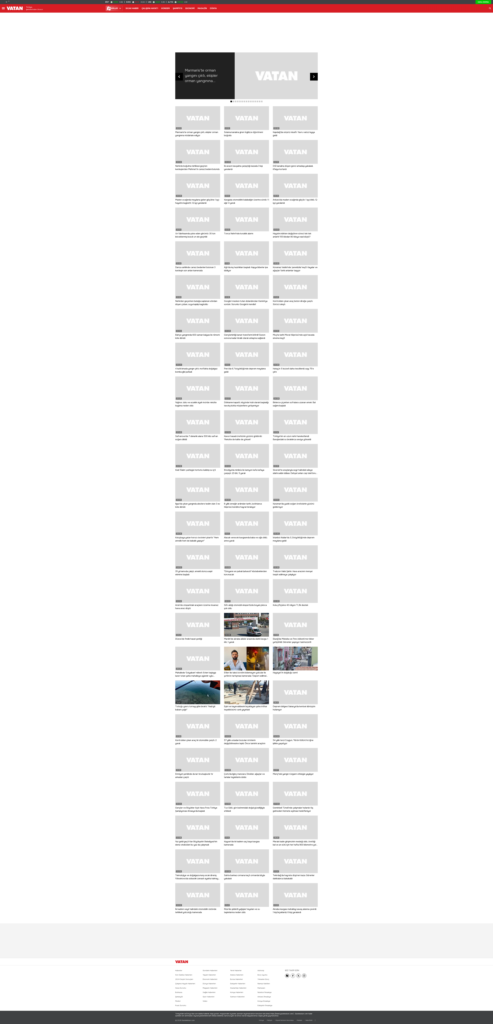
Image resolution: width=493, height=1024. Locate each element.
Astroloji (261, 970)
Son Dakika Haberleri (183, 975)
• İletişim (269, 1020)
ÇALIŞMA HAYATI (150, 8)
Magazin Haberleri (210, 988)
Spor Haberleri (208, 997)
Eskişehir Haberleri (237, 984)
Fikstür (178, 1001)
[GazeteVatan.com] (181, 961)
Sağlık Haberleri (209, 992)
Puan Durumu (180, 1005)
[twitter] (298, 976)
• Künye (261, 1020)
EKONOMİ (190, 8)
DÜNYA (213, 8)
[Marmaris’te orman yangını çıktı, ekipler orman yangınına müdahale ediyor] (276, 75)
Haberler (178, 970)
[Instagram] (304, 976)
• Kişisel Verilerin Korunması (284, 1020)
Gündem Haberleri (210, 970)
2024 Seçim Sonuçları (184, 979)
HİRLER (113, 8)
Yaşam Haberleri (209, 975)
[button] (231, 101)
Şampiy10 (179, 997)
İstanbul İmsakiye (265, 992)
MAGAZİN (202, 8)
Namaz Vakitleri (264, 984)
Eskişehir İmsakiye (265, 1005)
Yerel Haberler (236, 970)
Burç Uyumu (262, 975)
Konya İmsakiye (264, 1001)
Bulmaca (178, 992)
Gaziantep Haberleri (238, 988)
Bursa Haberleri (236, 979)
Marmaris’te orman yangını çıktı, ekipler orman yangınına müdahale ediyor (201, 76)
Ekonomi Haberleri (210, 979)
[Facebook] (293, 976)
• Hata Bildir (308, 1020)
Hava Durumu (180, 988)
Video (205, 1001)
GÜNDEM (165, 8)
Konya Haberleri (236, 992)
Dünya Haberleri (209, 984)
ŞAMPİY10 (177, 8)
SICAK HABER (132, 8)
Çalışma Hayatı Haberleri (185, 984)
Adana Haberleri (236, 975)
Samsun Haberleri (237, 997)
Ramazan (261, 988)
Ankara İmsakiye (264, 997)
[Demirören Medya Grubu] (312, 962)
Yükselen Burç (263, 979)
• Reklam (299, 1020)
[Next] (287, 976)
